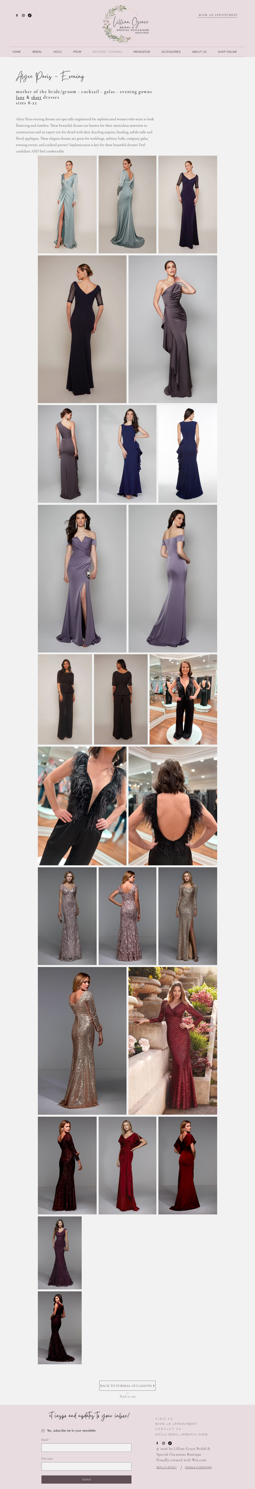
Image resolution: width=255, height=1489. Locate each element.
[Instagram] (23, 15)
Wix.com (199, 1460)
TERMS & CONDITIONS (198, 1467)
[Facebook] (17, 15)
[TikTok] (29, 15)
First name (47, 1458)
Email (45, 1439)
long (20, 97)
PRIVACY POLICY (166, 1467)
